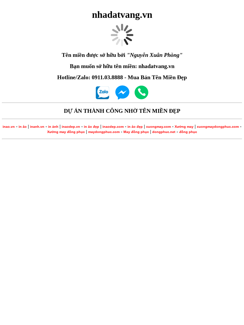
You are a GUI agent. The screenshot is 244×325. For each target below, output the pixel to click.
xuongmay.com (158, 126)
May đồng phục (136, 132)
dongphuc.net (163, 132)
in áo (23, 126)
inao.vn (9, 126)
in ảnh (53, 126)
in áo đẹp (91, 126)
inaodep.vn (71, 126)
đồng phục (188, 132)
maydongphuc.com (104, 132)
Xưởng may (184, 126)
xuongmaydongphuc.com (218, 126)
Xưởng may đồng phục (66, 132)
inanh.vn (37, 126)
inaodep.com (113, 126)
